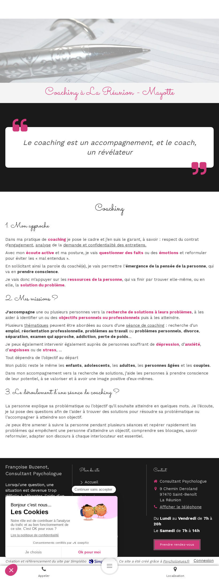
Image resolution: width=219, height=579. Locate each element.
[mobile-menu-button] (109, 565)
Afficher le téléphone (181, 507)
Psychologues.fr (176, 561)
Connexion (204, 560)
